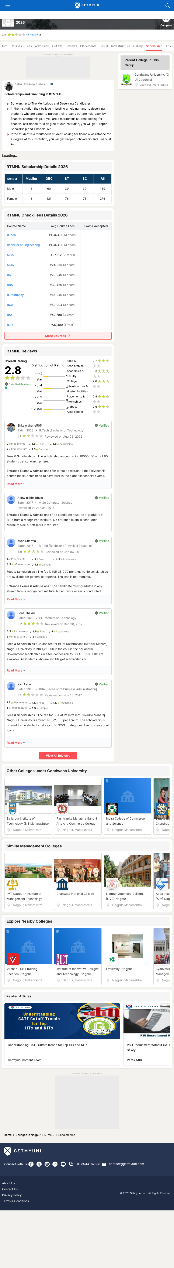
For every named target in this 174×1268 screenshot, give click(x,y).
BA (9, 275)
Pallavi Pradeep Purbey (30, 84)
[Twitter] (39, 1164)
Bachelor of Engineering (23, 245)
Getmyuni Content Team (24, 1060)
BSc (10, 315)
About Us (8, 1183)
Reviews (71, 46)
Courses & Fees (21, 46)
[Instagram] (47, 1164)
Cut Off (57, 46)
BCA (10, 305)
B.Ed (10, 325)
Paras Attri (134, 1060)
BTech (11, 235)
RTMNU (49, 1135)
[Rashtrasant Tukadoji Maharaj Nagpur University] (8, 21)
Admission (42, 46)
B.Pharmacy (15, 295)
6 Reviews (33, 34)
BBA (10, 285)
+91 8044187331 (87, 1164)
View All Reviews (58, 755)
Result (104, 46)
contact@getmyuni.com (126, 1164)
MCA (10, 265)
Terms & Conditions (15, 1201)
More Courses (55, 336)
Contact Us (10, 1189)
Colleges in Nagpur (28, 1135)
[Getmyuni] (87, 5)
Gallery (138, 46)
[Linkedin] (55, 1164)
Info (4, 46)
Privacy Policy (12, 1195)
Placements (88, 46)
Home (8, 1135)
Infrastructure (120, 46)
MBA (10, 255)
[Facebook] (31, 1164)
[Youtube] (63, 1164)
